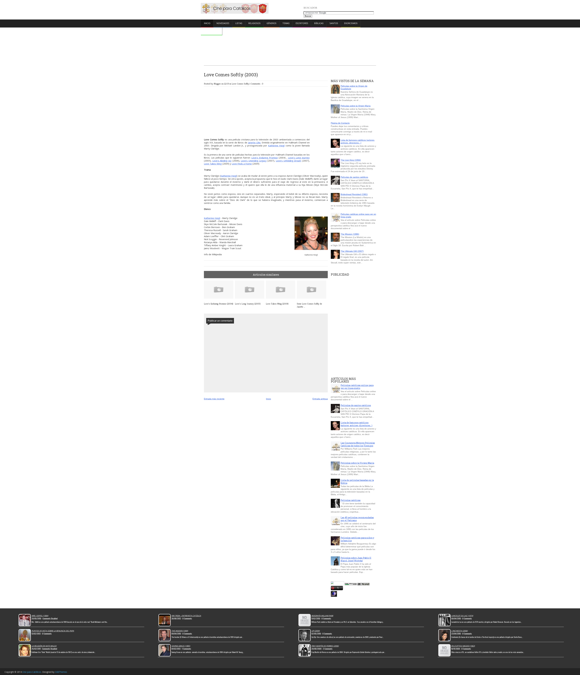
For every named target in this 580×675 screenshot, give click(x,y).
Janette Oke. (254, 142)
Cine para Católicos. (32, 671)
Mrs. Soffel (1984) (40, 615)
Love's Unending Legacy (253, 160)
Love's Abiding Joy (222, 160)
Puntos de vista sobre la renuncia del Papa (53, 631)
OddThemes (61, 671)
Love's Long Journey (299, 157)
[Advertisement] (290, 39)
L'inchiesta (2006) (459, 631)
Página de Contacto (340, 123)
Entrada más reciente (214, 399)
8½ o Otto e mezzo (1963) (463, 646)
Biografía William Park (322, 615)
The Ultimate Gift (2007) (352, 251)
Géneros (271, 23)
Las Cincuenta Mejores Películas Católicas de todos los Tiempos (358, 444)
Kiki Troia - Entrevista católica (186, 615)
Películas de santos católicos (354, 177)
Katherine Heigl (276, 145)
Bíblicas (319, 23)
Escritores (302, 23)
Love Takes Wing (213, 163)
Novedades (222, 23)
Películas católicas (351, 500)
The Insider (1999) (179, 631)
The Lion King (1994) (351, 160)
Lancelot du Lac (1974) (462, 615)
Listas (238, 23)
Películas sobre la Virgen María (356, 106)
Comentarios (211, 31)
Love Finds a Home (242, 163)
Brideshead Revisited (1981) (354, 194)
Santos (334, 23)
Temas (286, 23)
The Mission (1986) (350, 234)
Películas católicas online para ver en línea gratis (357, 387)
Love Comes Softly (241, 83)
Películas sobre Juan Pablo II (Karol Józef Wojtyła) (356, 559)
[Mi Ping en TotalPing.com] (363, 584)
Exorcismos (351, 23)
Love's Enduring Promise (264, 157)
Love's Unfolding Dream (288, 160)
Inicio (207, 23)
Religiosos (254, 23)
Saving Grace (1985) (180, 646)
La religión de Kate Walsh (44, 646)
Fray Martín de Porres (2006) (325, 646)
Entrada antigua (320, 399)
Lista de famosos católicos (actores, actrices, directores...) (358, 141)
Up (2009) (315, 631)
